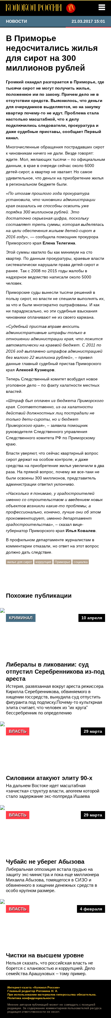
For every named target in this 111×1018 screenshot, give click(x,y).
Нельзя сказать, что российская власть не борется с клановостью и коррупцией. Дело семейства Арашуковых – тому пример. (50, 968)
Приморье (62, 562)
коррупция (43, 562)
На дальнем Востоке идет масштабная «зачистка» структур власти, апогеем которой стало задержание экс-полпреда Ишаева (52, 791)
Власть (17, 731)
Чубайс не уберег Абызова (45, 861)
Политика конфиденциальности (30, 998)
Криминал (21, 617)
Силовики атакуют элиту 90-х (49, 778)
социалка (81, 562)
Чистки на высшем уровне (45, 955)
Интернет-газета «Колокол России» (33, 987)
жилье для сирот (19, 562)
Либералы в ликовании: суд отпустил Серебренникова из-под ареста (55, 671)
